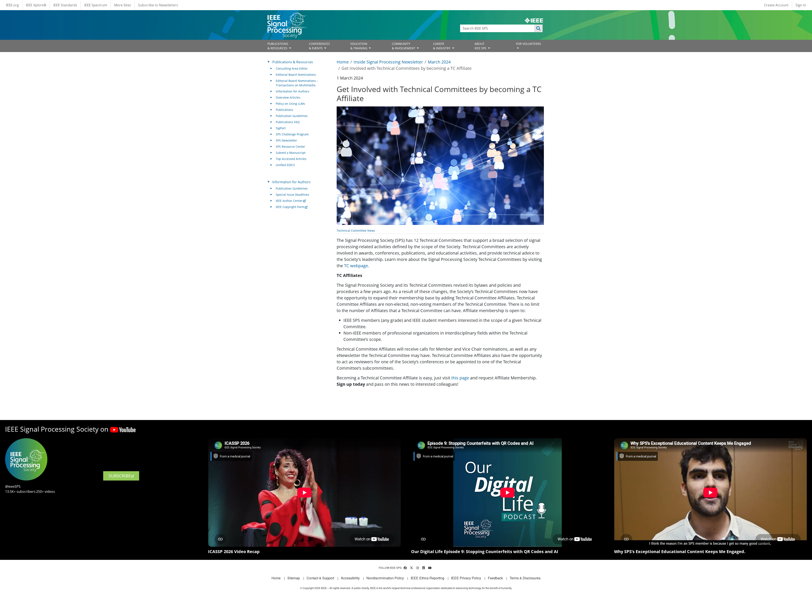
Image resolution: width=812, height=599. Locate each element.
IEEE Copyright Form (290, 207)
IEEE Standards (65, 5)
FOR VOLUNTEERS (528, 44)
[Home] (287, 15)
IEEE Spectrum (95, 5)
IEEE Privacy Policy (466, 578)
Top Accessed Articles (291, 159)
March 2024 (439, 62)
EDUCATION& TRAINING (359, 46)
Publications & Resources (292, 62)
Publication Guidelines (292, 116)
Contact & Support (320, 578)
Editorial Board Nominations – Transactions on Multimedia (297, 83)
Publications (284, 110)
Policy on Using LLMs (290, 104)
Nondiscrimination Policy (385, 578)
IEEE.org (12, 5)
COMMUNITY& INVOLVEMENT (404, 46)
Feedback (495, 578)
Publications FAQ (288, 122)
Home (343, 62)
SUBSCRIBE (119, 476)
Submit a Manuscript (291, 153)
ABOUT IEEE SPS (481, 46)
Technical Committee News (356, 231)
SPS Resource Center (290, 147)
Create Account (776, 5)
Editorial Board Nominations (296, 75)
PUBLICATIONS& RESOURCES (277, 46)
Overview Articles (288, 97)
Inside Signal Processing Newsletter (388, 62)
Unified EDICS (285, 165)
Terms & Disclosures (525, 578)
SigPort (281, 128)
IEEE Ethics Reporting (427, 578)
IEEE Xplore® (36, 5)
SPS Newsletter (286, 140)
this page (460, 378)
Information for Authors (292, 91)
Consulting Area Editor (292, 68)
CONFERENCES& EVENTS (319, 46)
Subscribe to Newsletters (158, 5)
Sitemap (293, 578)
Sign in (801, 5)
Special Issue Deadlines (292, 195)
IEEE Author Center (289, 201)
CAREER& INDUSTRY (442, 46)
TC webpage (356, 266)
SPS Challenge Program (292, 134)
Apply (538, 28)
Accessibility (350, 578)
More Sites (122, 5)
